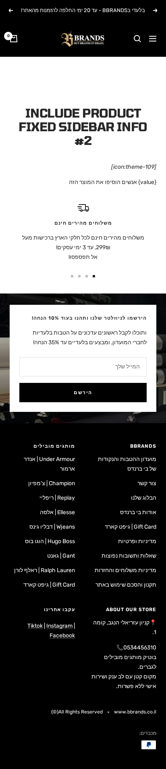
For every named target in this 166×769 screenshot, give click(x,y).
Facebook (62, 635)
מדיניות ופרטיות (137, 541)
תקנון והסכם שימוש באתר (125, 584)
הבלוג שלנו (143, 497)
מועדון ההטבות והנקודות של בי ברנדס (127, 464)
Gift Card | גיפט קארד (130, 526)
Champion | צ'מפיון (51, 483)
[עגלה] (14, 38)
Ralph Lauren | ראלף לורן (44, 570)
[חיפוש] (137, 38)
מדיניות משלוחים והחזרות (125, 570)
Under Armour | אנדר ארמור (49, 464)
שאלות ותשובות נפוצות (129, 555)
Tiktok (35, 625)
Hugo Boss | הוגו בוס (50, 541)
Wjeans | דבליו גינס (52, 526)
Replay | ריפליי (57, 497)
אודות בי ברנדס (138, 512)
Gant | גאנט (61, 555)
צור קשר (146, 483)
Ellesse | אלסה (57, 512)
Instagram (59, 625)
